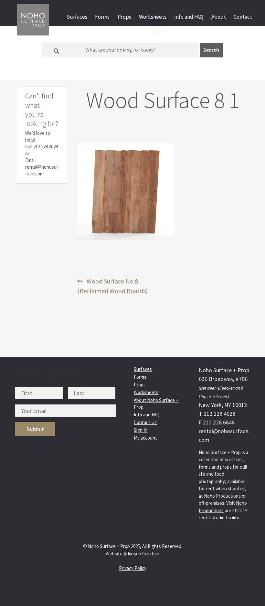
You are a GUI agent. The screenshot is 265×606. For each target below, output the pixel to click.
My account (145, 438)
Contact (243, 16)
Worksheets (152, 16)
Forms (102, 16)
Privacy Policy (132, 568)
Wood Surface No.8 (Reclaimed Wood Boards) (112, 286)
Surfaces (77, 16)
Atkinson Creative (141, 554)
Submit (35, 429)
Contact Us (145, 422)
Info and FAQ (188, 16)
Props (124, 16)
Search (211, 49)
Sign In (159, 31)
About (218, 16)
